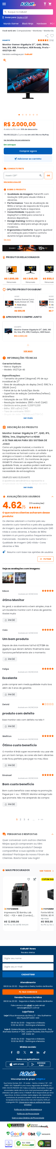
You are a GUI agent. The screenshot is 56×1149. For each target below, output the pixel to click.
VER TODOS (45, 871)
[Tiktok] (44, 1052)
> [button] (38, 819)
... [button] (33, 819)
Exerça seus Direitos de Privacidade (28, 1118)
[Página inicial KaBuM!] (28, 4)
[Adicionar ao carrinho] (34, 879)
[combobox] (28, 12)
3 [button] (24, 819)
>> (42, 819)
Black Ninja (27, 23)
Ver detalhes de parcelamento (17, 140)
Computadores (24, 31)
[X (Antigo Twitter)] (24, 1052)
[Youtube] (31, 1052)
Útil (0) (11, 620)
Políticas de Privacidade (28, 1114)
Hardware (42, 23)
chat (29, 1005)
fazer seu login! (30, 858)
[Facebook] (11, 1052)
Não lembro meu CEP (12, 182)
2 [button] (20, 819)
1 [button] (16, 819)
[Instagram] (18, 1052)
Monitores (38, 31)
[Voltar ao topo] (28, 1073)
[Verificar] (15, 1125)
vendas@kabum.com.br (28, 1007)
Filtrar (47, 559)
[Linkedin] (38, 1052)
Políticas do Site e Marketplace (28, 1109)
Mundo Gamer (11, 23)
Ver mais (7, 240)
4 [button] (28, 819)
